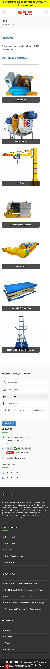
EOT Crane (9, 562)
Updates (8, 637)
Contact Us (9, 649)
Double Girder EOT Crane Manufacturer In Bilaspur (24, 590)
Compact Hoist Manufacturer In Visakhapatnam (23, 609)
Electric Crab (10, 537)
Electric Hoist (10, 543)
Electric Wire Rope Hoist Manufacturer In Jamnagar (24, 603)
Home (4, 21)
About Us (8, 630)
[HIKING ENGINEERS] (25, 12)
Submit (7, 423)
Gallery (8, 643)
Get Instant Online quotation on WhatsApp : (25, 3)
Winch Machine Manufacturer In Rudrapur (21, 596)
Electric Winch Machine (14, 556)
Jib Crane (9, 550)
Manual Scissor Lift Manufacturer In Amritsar (22, 584)
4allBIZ (27, 666)
